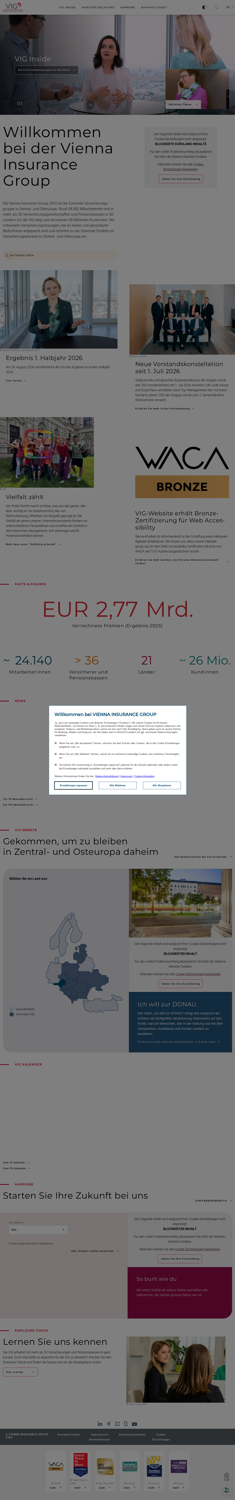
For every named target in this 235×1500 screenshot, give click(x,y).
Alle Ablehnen (118, 785)
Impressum (126, 776)
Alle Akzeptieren (162, 785)
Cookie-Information (144, 776)
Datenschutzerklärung (106, 776)
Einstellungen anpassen (73, 785)
